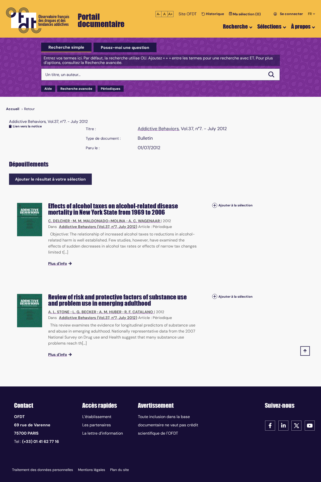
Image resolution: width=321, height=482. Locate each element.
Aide (48, 89)
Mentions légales (91, 469)
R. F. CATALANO (138, 311)
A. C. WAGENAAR (144, 220)
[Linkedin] (283, 425)
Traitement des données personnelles (42, 469)
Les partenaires (96, 425)
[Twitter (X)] (296, 425)
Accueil (12, 109)
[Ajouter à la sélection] (214, 205)
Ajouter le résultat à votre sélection (50, 179)
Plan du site (119, 469)
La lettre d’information (102, 433)
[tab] (66, 47)
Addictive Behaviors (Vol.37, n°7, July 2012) (98, 226)
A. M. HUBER (110, 311)
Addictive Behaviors (158, 129)
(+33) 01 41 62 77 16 (40, 441)
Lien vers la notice (27, 126)
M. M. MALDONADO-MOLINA (99, 220)
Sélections (269, 26)
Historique (214, 14)
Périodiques (110, 89)
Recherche (235, 26)
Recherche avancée (76, 89)
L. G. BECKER (84, 311)
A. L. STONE (58, 311)
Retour (29, 109)
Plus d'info (57, 263)
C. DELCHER (59, 220)
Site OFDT (188, 14)
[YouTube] (310, 425)
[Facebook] (270, 425)
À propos (300, 26)
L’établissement (96, 416)
